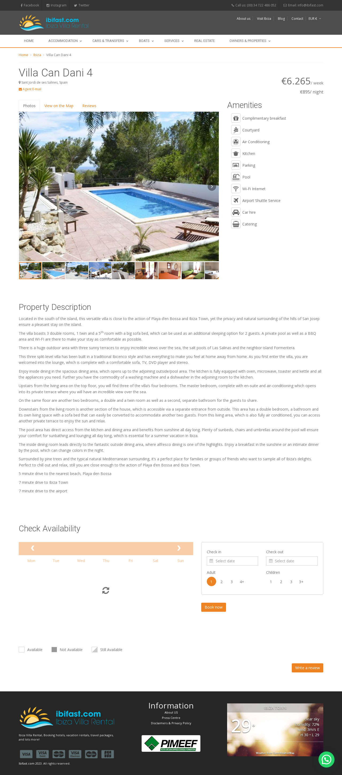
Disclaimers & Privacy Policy (171, 723)
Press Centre (171, 718)
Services (172, 41)
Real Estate (204, 41)
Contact (297, 18)
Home (29, 41)
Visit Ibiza (264, 18)
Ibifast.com (26, 763)
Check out (274, 551)
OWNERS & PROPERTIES (248, 41)
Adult (211, 572)
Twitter (84, 5)
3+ (301, 581)
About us (243, 18)
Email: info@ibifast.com (305, 5)
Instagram (59, 5)
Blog (281, 18)
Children (273, 572)
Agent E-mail (31, 89)
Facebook (31, 5)
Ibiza (37, 54)
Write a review (307, 667)
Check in (214, 551)
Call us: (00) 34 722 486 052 (255, 5)
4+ (242, 581)
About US (171, 712)
